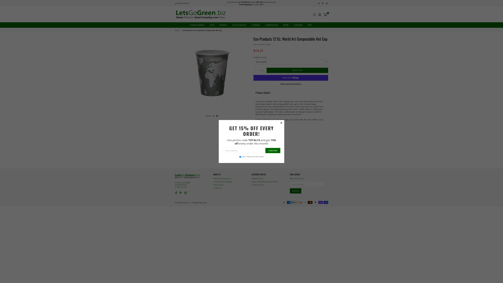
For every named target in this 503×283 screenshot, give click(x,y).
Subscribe (273, 150)
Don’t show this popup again (253, 157)
